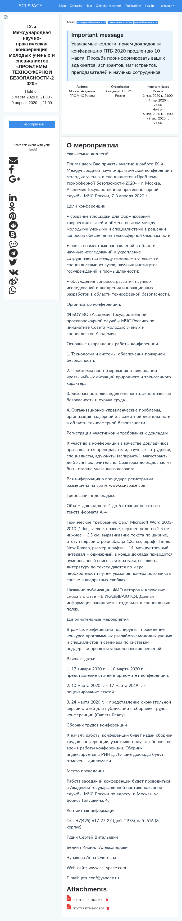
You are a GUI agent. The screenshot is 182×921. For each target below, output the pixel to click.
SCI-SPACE (30, 6)
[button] (167, 6)
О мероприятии (32, 124)
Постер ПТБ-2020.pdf (88, 908)
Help (89, 5)
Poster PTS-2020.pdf (88, 900)
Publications (133, 5)
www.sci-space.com (127, 485)
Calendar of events (109, 5)
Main (62, 5)
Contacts (76, 5)
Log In (149, 5)
